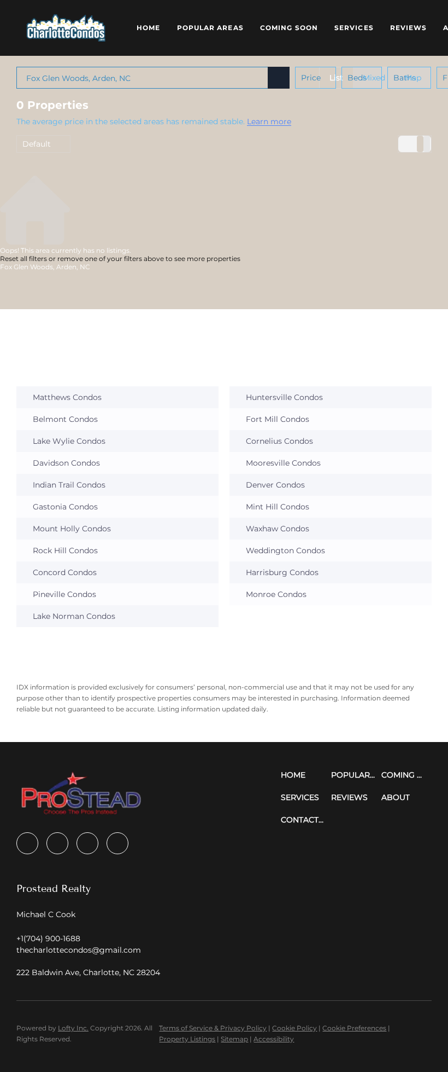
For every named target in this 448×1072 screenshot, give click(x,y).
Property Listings (187, 1039)
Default (36, 144)
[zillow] (87, 843)
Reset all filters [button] (23, 258)
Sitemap (234, 1039)
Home (148, 28)
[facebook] (27, 843)
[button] (65, 28)
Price (311, 78)
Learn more (269, 122)
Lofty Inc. (73, 1028)
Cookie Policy (294, 1028)
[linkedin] (57, 843)
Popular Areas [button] (210, 28)
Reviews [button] (408, 28)
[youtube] (117, 843)
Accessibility (274, 1039)
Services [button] (354, 28)
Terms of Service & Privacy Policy (213, 1028)
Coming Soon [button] (289, 28)
